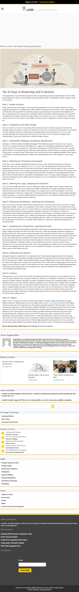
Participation (5, 472)
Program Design (6, 466)
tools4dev (36, 590)
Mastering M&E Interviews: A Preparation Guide (16, 534)
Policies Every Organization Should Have (14, 540)
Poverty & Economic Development (12, 506)
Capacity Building (7, 475)
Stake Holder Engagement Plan (10, 546)
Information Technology (9, 481)
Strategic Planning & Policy (10, 463)
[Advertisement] (39, 29)
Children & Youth (7, 494)
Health (3, 503)
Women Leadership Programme (15, 441)
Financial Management (8, 478)
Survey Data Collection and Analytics (16, 436)
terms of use (19, 588)
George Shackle (53, 303)
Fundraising (5, 484)
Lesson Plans (5, 419)
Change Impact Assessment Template (12, 543)
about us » (11, 396)
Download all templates (46, 2)
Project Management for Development (16, 450)
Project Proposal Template (9, 537)
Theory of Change (35, 166)
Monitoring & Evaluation (9, 469)
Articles (10, 46)
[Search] (52, 406)
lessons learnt (63, 132)
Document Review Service (9, 422)
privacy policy (49, 588)
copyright (27, 588)
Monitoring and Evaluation (13, 432)
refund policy (59, 588)
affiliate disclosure (37, 588)
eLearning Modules (7, 416)
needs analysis (52, 116)
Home (4, 46)
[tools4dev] (39, 8)
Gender (3, 500)
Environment (5, 497)
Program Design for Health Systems (16, 445)
